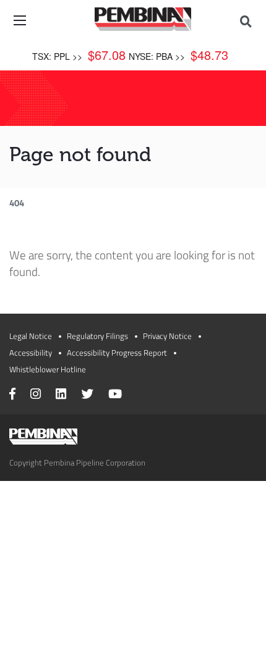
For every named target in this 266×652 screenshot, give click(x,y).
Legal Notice (30, 336)
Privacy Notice (167, 336)
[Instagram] (35, 395)
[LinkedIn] (61, 395)
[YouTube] (115, 395)
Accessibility (30, 352)
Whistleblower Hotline (47, 369)
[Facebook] (12, 395)
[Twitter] (87, 395)
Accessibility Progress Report (117, 352)
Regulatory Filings (97, 336)
